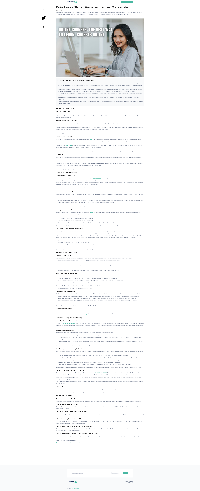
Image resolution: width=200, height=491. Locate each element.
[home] (72, 2)
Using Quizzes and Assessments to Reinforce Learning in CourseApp (69, 442)
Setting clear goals (97, 178)
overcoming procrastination (69, 323)
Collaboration (88, 314)
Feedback (91, 212)
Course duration (100, 231)
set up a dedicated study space (100, 372)
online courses (68, 145)
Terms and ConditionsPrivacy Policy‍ (129, 482)
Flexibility (91, 139)
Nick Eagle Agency (75, 488)
